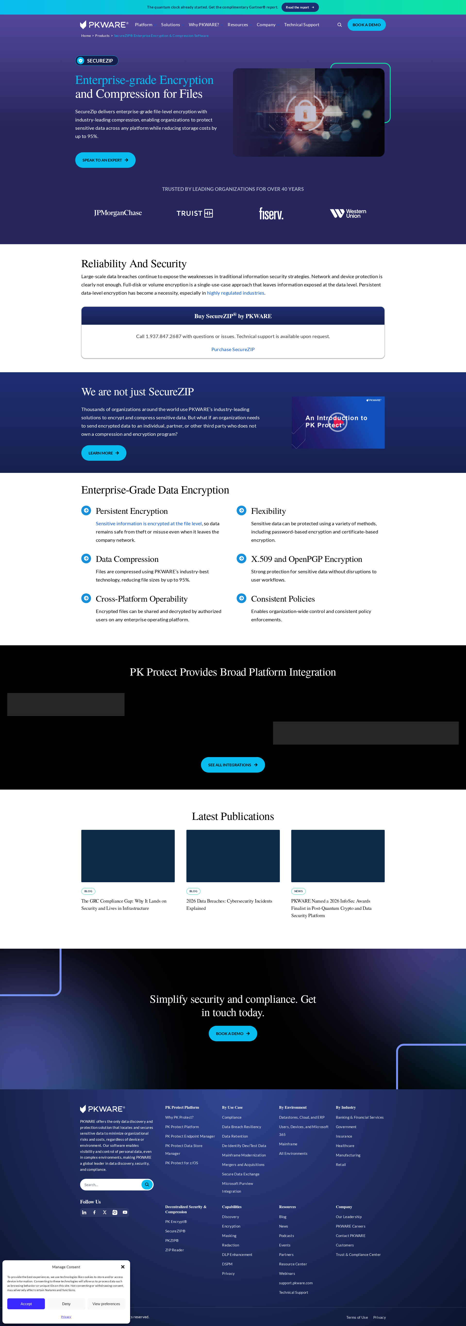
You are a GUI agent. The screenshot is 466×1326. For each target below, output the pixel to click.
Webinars (287, 1273)
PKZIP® (172, 1240)
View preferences (106, 1304)
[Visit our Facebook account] (94, 1212)
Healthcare (345, 1145)
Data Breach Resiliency (241, 1126)
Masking (229, 1235)
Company (266, 24)
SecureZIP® (175, 1231)
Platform (143, 24)
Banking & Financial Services (360, 1117)
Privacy (66, 1316)
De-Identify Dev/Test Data (244, 1145)
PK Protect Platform (182, 1126)
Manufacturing (348, 1155)
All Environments (293, 1153)
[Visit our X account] (104, 1212)
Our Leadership (349, 1216)
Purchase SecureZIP (233, 349)
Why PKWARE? (204, 24)
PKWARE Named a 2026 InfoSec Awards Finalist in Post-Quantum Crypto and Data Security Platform (331, 908)
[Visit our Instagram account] (115, 1212)
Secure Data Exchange (240, 1174)
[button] (122, 1266)
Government (346, 1126)
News (298, 891)
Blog (88, 891)
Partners (286, 1254)
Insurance (344, 1136)
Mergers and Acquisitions (243, 1164)
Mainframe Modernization (244, 1155)
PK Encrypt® (176, 1221)
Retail (341, 1164)
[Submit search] (147, 1184)
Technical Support (301, 24)
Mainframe (288, 1144)
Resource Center (293, 1264)
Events (285, 1245)
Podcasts (286, 1235)
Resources (238, 24)
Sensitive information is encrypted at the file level (149, 523)
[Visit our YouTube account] (125, 1212)
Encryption (231, 1226)
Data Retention (235, 1136)
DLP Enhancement (237, 1254)
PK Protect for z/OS (181, 1163)
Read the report (297, 7)
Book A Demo (367, 24)
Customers (345, 1245)
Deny (66, 1304)
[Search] (339, 24)
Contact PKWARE (351, 1235)
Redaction (230, 1245)
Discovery (230, 1216)
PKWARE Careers (351, 1226)
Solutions (170, 24)
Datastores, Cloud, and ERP (302, 1117)
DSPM (227, 1264)
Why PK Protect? (179, 1117)
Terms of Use (357, 1317)
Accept (26, 1304)
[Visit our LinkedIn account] (84, 1212)
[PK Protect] (338, 422)
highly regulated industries (235, 293)
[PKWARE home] (104, 24)
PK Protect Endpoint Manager (190, 1136)
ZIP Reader (174, 1250)
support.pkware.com (296, 1283)
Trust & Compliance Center (358, 1254)
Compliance (231, 1117)
